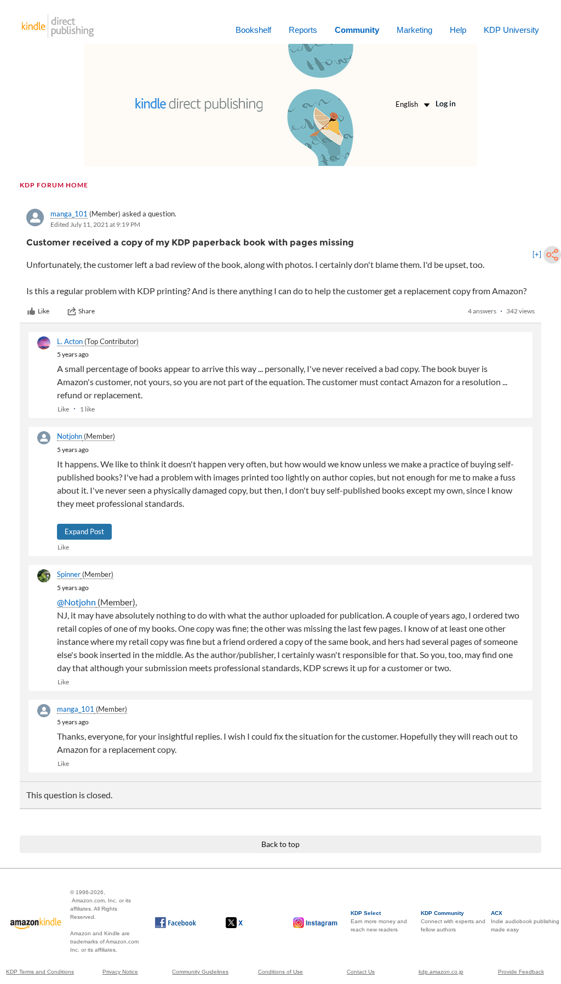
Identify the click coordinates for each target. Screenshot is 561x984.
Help (458, 30)
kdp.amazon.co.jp (441, 972)
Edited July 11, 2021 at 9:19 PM (95, 224)
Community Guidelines (200, 972)
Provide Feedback (521, 972)
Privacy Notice (120, 972)
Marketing (414, 30)
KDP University (511, 30)
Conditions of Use (280, 972)
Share (86, 311)
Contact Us (361, 972)
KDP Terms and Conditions (40, 972)
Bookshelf (253, 30)
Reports (303, 30)
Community (357, 30)
